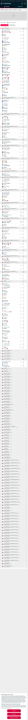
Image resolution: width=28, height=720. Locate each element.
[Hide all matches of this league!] (26, 28)
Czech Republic (12, 22)
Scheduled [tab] (12, 25)
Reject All (14, 714)
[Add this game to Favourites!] (1, 32)
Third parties (22, 702)
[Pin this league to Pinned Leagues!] (11, 29)
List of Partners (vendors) (6, 708)
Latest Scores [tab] (4, 25)
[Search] (22, 3)
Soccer (4, 22)
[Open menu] (25, 3)
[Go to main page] (7, 3)
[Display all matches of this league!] (26, 350)
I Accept (14, 710)
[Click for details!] (13, 31)
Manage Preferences (14, 717)
